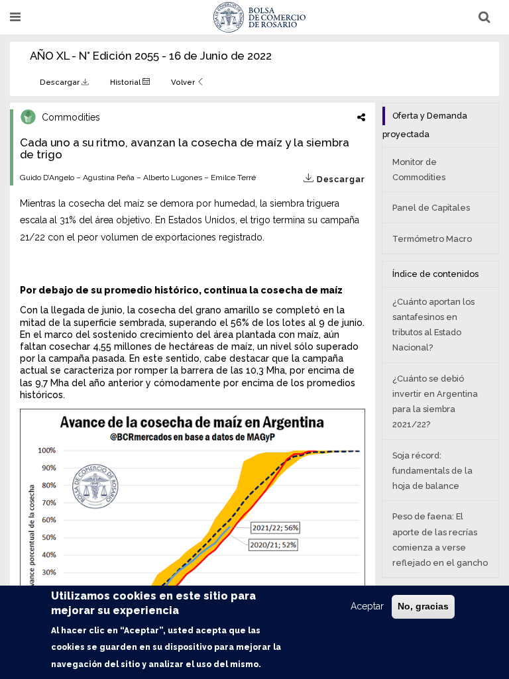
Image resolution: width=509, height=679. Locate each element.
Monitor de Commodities (418, 169)
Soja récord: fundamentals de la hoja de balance (432, 470)
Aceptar (367, 606)
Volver (184, 82)
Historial (126, 82)
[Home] (259, 17)
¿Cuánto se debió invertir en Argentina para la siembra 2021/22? (435, 402)
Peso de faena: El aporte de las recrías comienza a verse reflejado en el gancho (440, 539)
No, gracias (423, 606)
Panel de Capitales (431, 208)
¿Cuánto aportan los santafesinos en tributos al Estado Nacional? (433, 325)
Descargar (61, 82)
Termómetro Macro (432, 239)
